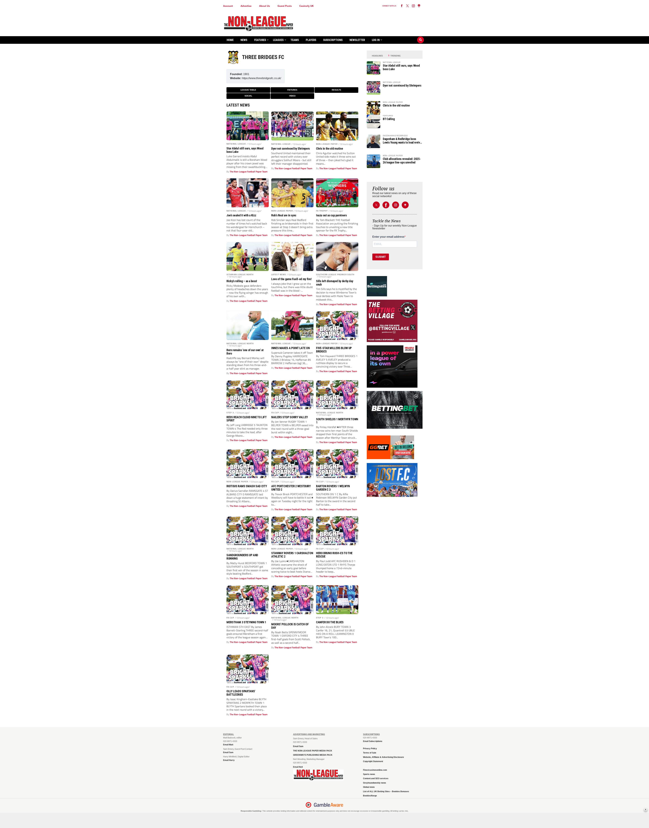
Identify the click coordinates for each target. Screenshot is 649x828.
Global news (369, 787)
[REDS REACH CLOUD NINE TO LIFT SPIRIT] (247, 394)
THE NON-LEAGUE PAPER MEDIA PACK (312, 751)
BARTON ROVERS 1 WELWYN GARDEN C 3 (333, 487)
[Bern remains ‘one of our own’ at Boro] (247, 325)
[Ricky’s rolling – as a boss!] (247, 256)
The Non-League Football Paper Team (249, 171)
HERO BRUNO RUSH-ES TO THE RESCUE (334, 554)
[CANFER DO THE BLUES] (337, 599)
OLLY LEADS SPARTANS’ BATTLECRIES (240, 693)
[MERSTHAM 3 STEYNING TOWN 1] (247, 599)
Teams (295, 40)
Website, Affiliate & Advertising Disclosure (383, 757)
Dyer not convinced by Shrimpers (290, 148)
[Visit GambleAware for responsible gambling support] (328, 805)
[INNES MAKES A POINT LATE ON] (292, 325)
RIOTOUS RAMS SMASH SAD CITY (246, 486)
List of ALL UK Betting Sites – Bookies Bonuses (386, 791)
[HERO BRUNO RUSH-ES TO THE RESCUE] (337, 530)
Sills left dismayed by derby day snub (334, 282)
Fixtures (292, 90)
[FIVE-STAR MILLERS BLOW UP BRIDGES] (337, 325)
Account (228, 6)
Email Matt (228, 744)
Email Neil (298, 767)
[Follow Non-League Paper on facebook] (402, 6)
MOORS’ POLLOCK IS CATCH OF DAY (290, 626)
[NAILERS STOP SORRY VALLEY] (292, 394)
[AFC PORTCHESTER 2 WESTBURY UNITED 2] (292, 463)
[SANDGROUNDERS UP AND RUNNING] (247, 530)
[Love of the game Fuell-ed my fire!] (292, 256)
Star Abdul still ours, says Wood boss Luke (244, 150)
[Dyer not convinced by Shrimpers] (292, 126)
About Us (264, 6)
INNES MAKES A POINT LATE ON (290, 348)
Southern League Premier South (335, 274)
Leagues (278, 40)
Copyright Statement (373, 761)
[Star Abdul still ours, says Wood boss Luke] (247, 125)
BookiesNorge (370, 796)
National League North (240, 343)
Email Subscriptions (372, 741)
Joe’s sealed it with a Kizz (241, 215)
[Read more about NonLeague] (318, 779)
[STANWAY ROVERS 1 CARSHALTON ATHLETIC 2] (292, 530)
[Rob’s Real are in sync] (292, 192)
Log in (376, 40)
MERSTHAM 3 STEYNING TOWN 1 (246, 622)
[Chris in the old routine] (337, 126)
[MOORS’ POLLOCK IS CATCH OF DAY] (292, 599)
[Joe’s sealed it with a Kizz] (247, 192)
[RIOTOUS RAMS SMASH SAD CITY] (247, 463)
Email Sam (298, 746)
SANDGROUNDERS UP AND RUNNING (242, 556)
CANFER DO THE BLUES (330, 622)
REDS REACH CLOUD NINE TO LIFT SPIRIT (246, 419)
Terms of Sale (369, 753)
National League (236, 143)
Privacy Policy (370, 748)
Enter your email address (388, 236)
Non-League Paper (327, 144)
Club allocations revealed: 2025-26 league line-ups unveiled (402, 160)
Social (248, 96)
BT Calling (389, 119)
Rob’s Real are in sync (283, 215)
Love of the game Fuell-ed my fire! (291, 279)
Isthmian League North (240, 274)
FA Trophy (322, 210)
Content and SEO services (375, 778)
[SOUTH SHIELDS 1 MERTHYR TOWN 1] (337, 394)
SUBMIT (380, 256)
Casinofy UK (306, 6)
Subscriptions (333, 40)
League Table (248, 90)
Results (336, 90)
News (244, 40)
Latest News (278, 274)
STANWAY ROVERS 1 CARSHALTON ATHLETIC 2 (292, 554)
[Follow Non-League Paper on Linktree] (419, 6)
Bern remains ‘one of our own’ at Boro (244, 351)
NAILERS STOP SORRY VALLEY (289, 417)
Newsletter (357, 40)
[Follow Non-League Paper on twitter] (407, 6)
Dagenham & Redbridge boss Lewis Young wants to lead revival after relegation (402, 140)
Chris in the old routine (329, 148)
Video (292, 96)
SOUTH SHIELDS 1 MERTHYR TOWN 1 (337, 421)
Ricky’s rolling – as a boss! (241, 281)
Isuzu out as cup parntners (331, 215)
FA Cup (275, 412)
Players (311, 40)
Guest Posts (285, 6)
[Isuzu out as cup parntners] (337, 192)
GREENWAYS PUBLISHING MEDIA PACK (312, 755)
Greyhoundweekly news (374, 783)
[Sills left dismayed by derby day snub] (337, 256)
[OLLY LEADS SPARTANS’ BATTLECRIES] (247, 668)
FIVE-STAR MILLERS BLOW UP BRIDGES (334, 349)
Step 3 (230, 412)
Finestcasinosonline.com (375, 770)
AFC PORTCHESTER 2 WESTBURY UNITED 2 (291, 487)
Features (260, 40)
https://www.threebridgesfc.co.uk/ (261, 78)
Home (230, 40)
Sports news (369, 774)
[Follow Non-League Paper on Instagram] (413, 6)
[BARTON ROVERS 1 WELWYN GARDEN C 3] (337, 463)
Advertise (246, 6)
